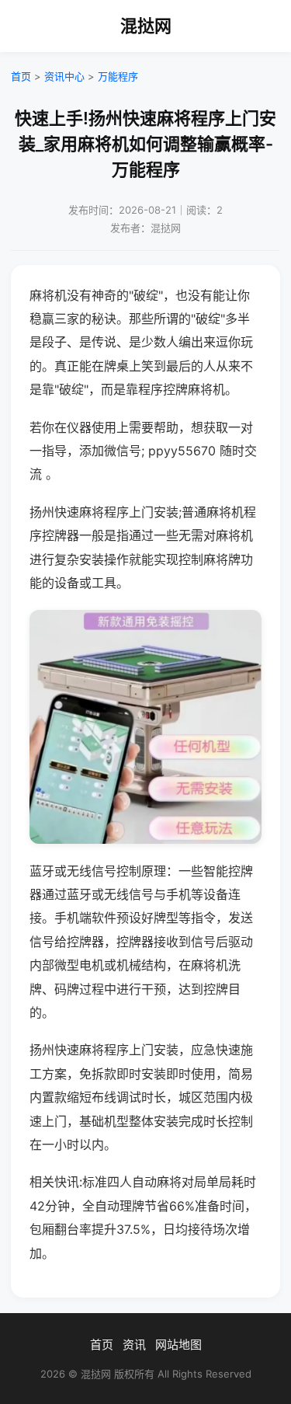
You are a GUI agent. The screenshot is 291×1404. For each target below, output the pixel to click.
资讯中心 (64, 76)
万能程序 (118, 76)
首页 (21, 76)
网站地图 (178, 1344)
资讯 (134, 1344)
